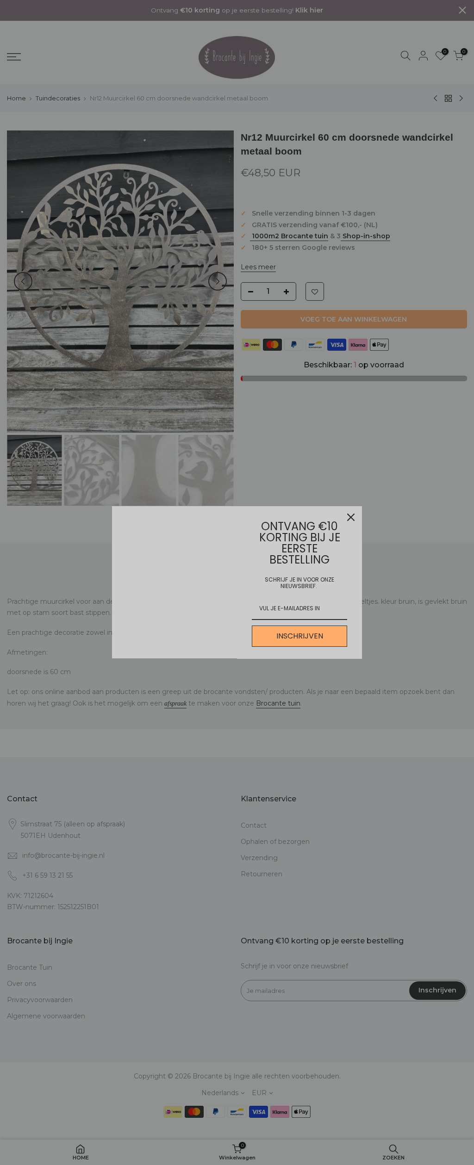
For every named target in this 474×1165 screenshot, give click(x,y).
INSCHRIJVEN (299, 636)
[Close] (351, 517)
